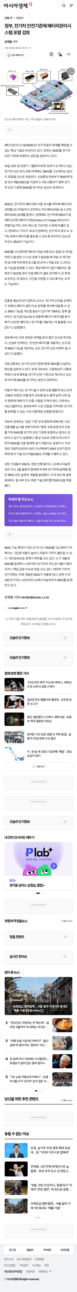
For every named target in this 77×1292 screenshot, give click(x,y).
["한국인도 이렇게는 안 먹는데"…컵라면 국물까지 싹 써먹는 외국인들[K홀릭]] (62, 1031)
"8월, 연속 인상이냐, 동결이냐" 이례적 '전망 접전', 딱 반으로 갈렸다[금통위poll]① (51, 1187)
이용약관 (30, 1271)
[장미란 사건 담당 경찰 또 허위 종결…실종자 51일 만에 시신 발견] (14, 742)
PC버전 (47, 1250)
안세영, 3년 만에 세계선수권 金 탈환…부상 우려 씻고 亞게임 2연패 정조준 (51, 1169)
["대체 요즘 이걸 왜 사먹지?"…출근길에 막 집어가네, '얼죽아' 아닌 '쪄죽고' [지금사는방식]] (62, 1049)
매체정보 (42, 1271)
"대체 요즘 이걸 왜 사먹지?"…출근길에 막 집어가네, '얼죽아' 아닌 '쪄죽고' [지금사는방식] (29, 1045)
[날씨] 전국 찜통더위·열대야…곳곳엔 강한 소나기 (49, 702)
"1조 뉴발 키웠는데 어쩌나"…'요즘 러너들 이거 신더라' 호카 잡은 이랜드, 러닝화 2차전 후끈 (29, 1081)
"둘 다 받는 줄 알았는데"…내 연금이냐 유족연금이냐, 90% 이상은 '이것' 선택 (38, 506)
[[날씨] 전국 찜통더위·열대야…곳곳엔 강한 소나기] (14, 707)
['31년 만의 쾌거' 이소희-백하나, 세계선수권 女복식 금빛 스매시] (14, 690)
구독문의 (23, 1265)
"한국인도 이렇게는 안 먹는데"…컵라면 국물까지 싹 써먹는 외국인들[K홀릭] (29, 1027)
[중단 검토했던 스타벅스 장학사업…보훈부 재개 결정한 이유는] (14, 725)
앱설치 (30, 1250)
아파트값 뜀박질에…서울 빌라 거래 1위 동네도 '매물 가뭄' (50, 1206)
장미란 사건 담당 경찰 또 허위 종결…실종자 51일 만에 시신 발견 (49, 736)
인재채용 (39, 1259)
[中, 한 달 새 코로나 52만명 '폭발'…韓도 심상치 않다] (14, 759)
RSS (46, 1265)
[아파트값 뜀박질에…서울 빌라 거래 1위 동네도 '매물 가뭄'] (16, 1212)
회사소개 (8, 1259)
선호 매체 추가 (17, 55)
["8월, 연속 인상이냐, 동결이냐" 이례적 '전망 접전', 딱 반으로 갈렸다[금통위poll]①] (16, 1194)
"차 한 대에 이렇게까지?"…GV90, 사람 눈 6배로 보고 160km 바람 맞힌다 (38, 513)
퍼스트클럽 (9, 1265)
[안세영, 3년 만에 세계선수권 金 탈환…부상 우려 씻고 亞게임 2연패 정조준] (16, 1175)
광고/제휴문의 (24, 1259)
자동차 (19, 18)
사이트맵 (64, 1250)
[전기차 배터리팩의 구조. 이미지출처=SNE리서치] (38, 91)
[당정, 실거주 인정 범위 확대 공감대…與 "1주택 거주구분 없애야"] (16, 1157)
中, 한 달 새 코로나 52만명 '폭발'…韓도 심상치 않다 (49, 754)
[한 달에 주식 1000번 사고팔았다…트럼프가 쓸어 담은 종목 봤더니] (62, 1067)
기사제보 (36, 1265)
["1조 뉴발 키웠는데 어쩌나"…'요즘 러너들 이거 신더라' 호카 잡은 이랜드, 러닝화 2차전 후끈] (62, 1085)
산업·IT (8, 18)
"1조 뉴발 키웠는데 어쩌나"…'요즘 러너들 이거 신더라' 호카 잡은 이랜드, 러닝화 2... (38, 520)
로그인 (12, 1250)
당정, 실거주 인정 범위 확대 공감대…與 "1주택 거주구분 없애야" (50, 1150)
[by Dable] (66, 1100)
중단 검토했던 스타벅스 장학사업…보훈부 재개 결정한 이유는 (49, 719)
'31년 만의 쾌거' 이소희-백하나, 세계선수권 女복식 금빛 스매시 (49, 684)
